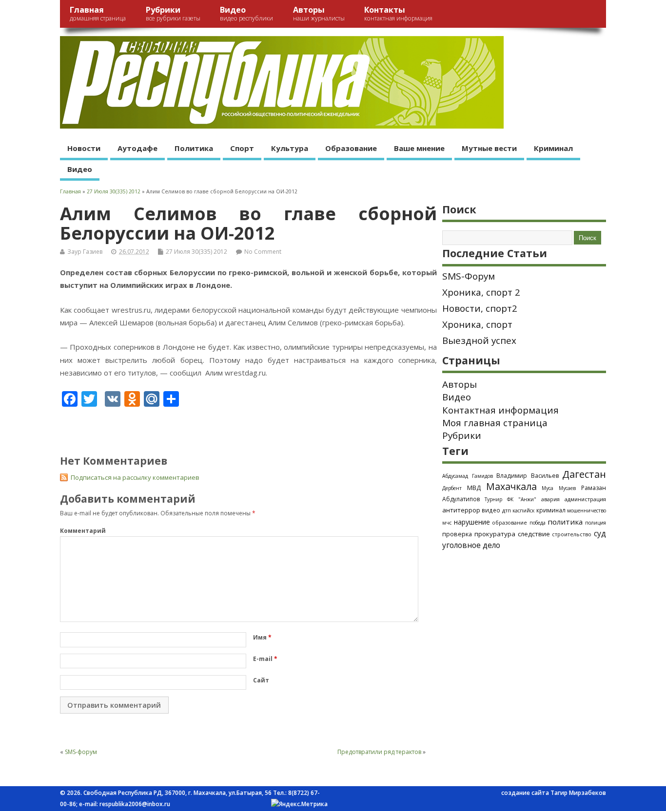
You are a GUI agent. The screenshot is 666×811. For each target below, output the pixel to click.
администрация (585, 499)
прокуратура (494, 533)
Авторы (319, 13)
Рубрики (173, 13)
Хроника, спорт (477, 324)
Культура (289, 148)
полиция (595, 522)
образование (509, 522)
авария (550, 499)
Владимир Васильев (527, 476)
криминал (551, 510)
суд (600, 533)
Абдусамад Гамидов (467, 475)
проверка (457, 533)
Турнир (493, 499)
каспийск (523, 510)
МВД (474, 487)
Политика (194, 148)
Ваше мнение (419, 148)
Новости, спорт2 (479, 308)
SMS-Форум (468, 276)
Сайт (261, 680)
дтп (506, 510)
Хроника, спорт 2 (481, 292)
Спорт (242, 148)
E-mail (265, 659)
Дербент (452, 488)
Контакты (398, 13)
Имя (262, 637)
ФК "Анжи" (521, 499)
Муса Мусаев (559, 488)
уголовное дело (471, 545)
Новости (83, 148)
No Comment (262, 251)
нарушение (472, 522)
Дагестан (584, 474)
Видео (246, 13)
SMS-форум (81, 752)
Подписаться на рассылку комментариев (135, 477)
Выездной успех (479, 340)
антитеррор (461, 510)
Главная (98, 13)
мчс (446, 522)
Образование (351, 148)
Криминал (553, 148)
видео (491, 510)
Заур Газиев (84, 251)
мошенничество (586, 510)
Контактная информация (500, 410)
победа (537, 522)
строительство (571, 534)
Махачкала (511, 486)
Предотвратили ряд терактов (379, 752)
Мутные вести (489, 148)
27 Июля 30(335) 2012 (196, 251)
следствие (534, 533)
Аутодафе (137, 148)
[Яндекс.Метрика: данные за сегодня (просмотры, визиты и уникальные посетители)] (299, 804)
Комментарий (83, 531)
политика (565, 522)
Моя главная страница (495, 422)
